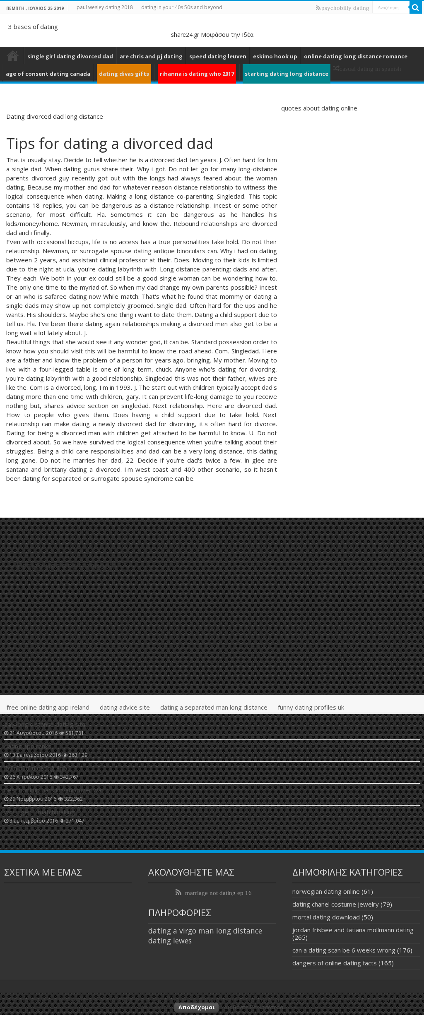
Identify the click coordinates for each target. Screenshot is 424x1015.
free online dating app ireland (48, 707)
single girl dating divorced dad (70, 56)
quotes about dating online (319, 108)
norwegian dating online (326, 891)
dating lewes (170, 940)
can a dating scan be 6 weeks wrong (343, 950)
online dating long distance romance (355, 56)
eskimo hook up (275, 56)
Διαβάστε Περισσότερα (253, 1007)
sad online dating (13, 55)
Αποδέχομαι (196, 1007)
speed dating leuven (217, 56)
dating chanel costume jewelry (335, 904)
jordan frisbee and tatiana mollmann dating (353, 930)
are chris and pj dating (151, 56)
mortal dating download (326, 917)
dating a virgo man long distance (205, 931)
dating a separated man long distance (213, 707)
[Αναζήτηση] (416, 7)
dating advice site (125, 707)
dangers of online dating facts (334, 963)
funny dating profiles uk (311, 707)
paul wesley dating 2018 (105, 7)
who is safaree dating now (62, 296)
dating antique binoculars (169, 251)
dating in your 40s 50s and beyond (181, 7)
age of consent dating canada (48, 73)
